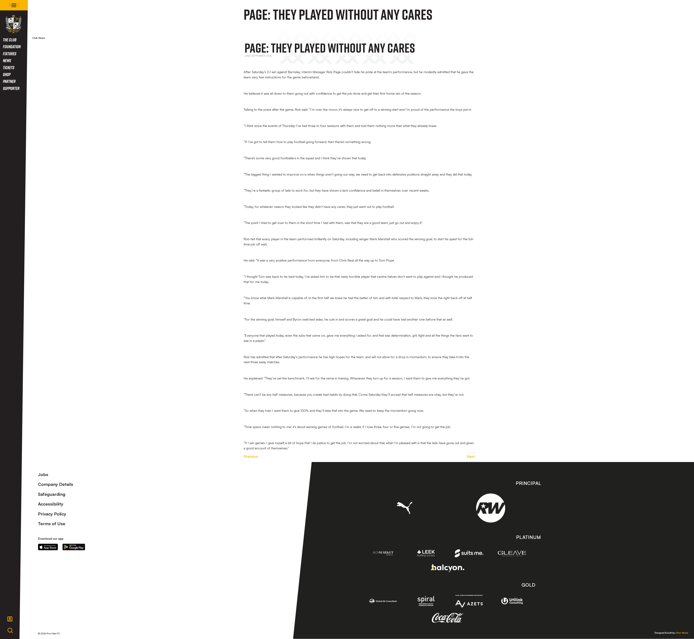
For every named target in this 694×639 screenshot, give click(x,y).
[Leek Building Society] (426, 553)
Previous (251, 456)
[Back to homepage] (13, 24)
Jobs (43, 474)
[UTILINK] (512, 601)
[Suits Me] (469, 553)
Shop (6, 74)
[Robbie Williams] (490, 508)
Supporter (11, 88)
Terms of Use (51, 523)
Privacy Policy (52, 514)
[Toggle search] (10, 630)
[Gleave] (512, 553)
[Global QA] (383, 601)
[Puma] (404, 507)
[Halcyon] (447, 568)
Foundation (12, 46)
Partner (9, 81)
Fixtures (9, 53)
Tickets (8, 67)
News (7, 60)
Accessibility (50, 504)
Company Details (55, 484)
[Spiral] (426, 601)
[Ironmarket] (383, 553)
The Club (9, 39)
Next (471, 456)
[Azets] (469, 601)
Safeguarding (51, 494)
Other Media (681, 632)
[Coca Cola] (447, 618)
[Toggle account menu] (10, 619)
